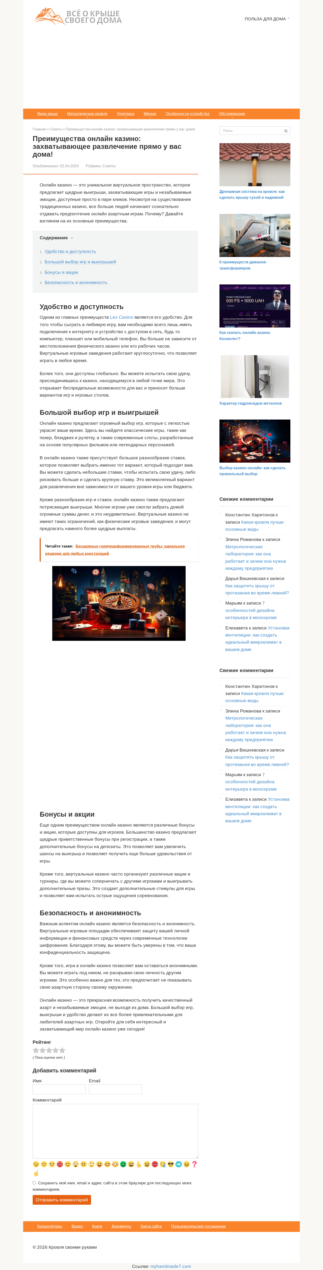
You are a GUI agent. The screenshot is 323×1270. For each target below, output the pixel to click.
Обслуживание (232, 114)
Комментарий (47, 1099)
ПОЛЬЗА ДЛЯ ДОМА (265, 19)
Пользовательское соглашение (198, 1226)
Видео (77, 1226)
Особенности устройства (188, 114)
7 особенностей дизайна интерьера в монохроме (251, 610)
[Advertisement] (161, 73)
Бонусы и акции (61, 272)
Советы (109, 166)
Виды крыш (47, 114)
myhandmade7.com (170, 1266)
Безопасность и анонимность (76, 282)
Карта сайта (151, 1226)
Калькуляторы (49, 1226)
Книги (97, 1226)
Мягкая (150, 114)
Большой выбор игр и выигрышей (80, 261)
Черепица (125, 114)
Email (94, 1080)
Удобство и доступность (70, 251)
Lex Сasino (121, 317)
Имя (37, 1080)
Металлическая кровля (87, 114)
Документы (121, 1226)
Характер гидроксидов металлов (250, 403)
